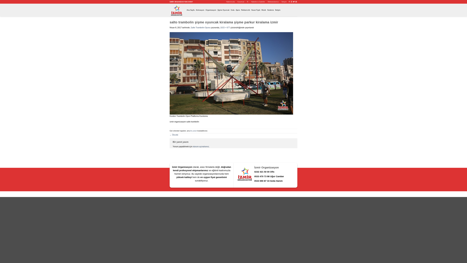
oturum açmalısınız (201, 147)
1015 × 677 (225, 28)
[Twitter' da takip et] (294, 2)
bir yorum (193, 131)
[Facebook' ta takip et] (289, 2)
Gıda (232, 10)
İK (247, 2)
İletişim (284, 2)
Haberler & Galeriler (258, 2)
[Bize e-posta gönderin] (296, 2)
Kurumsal (241, 2)
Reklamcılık (245, 10)
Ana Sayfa (191, 10)
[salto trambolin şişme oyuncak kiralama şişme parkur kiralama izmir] (231, 73)
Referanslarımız (273, 2)
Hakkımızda (230, 2)
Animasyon (200, 10)
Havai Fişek (255, 10)
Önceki (174, 135)
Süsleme (270, 10)
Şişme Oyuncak (223, 10)
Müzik (263, 10)
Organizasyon (211, 10)
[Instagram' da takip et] (291, 2)
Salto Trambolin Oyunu (201, 28)
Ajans (238, 10)
